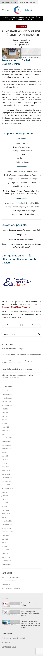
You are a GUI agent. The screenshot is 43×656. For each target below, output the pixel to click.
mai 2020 (5, 543)
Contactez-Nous (7, 584)
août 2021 (5, 492)
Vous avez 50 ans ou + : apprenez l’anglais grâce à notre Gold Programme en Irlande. (21, 362)
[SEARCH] (39, 334)
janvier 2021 (6, 517)
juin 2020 (5, 539)
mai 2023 (5, 420)
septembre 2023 (7, 405)
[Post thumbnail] (11, 604)
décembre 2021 (7, 478)
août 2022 (5, 452)
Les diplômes (21, 26)
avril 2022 (5, 463)
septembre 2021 (7, 488)
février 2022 (6, 470)
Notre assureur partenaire (11, 588)
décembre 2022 (7, 438)
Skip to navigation (9, 2)
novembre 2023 (7, 398)
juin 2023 (5, 416)
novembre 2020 (7, 525)
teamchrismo (25, 40)
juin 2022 (5, 456)
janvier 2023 (6, 434)
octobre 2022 (6, 445)
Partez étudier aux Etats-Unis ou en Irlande (17, 369)
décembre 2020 (7, 521)
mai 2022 (5, 459)
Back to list (21, 325)
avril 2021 (5, 506)
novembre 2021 (7, 481)
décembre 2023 (7, 394)
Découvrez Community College (12, 349)
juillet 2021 (5, 496)
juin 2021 (5, 499)
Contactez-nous (9, 646)
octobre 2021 (6, 485)
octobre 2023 (6, 402)
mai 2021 (5, 503)
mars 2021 (5, 510)
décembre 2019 (7, 561)
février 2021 (6, 514)
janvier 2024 (6, 391)
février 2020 (6, 554)
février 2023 (6, 431)
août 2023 (5, 409)
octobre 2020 (6, 528)
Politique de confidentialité (11, 577)
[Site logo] (23, 10)
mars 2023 (5, 427)
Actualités (6, 642)
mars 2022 (5, 467)
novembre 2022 (7, 441)
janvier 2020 (6, 557)
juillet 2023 (5, 413)
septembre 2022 (7, 449)
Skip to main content (28, 2)
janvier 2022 (6, 474)
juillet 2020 (5, 535)
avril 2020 (5, 546)
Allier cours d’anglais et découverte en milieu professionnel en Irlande (17, 376)
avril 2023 (5, 423)
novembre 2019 (7, 564)
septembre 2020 (7, 532)
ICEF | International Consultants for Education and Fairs (21, 355)
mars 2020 (5, 550)
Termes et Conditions (9, 581)
